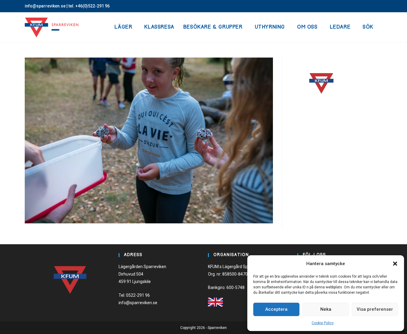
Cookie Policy (323, 323)
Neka (325, 309)
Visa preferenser (375, 309)
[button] (395, 264)
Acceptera (276, 309)
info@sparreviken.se (45, 6)
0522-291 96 (138, 295)
